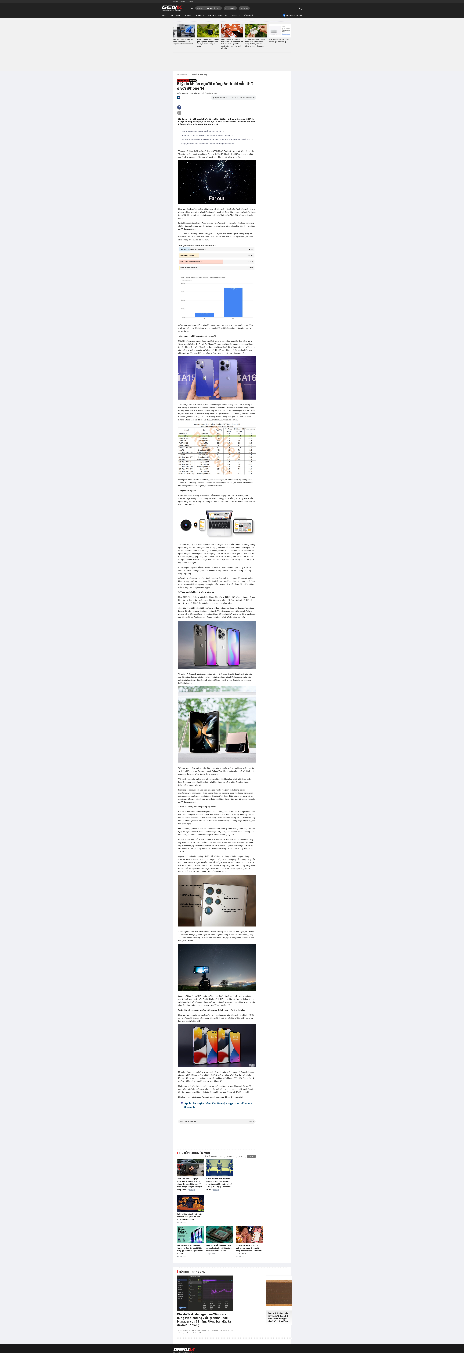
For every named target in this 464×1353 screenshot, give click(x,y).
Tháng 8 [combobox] (230, 1156)
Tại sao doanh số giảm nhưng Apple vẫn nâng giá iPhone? (201, 131)
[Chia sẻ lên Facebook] (179, 107)
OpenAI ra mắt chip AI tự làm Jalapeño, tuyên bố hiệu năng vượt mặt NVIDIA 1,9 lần (219, 1248)
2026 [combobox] (241, 1156)
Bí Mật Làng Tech (292, 15)
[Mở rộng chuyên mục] (300, 15)
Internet (189, 16)
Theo (217, 1121)
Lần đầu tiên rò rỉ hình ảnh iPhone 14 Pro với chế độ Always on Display (206, 135)
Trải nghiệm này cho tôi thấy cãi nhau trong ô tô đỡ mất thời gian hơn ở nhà (189, 1217)
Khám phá (200, 16)
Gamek (175, 1)
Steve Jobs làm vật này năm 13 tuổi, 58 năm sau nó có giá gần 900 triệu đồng (278, 1317)
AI (172, 16)
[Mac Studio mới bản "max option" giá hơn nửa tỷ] (280, 30)
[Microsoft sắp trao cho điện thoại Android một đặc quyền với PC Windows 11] (184, 30)
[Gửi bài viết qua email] (178, 98)
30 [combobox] (221, 1156)
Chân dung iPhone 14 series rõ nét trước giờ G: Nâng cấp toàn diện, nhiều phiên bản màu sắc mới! (216, 139)
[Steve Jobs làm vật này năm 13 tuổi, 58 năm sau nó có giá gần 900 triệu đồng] (279, 1293)
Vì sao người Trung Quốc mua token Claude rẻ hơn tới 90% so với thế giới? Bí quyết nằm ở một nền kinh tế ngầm (232, 44)
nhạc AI (245, 8)
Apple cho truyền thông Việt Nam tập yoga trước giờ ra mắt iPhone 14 (218, 1105)
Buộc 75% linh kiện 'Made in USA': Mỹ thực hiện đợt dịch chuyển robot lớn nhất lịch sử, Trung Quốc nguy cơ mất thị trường (219, 1184)
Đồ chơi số (248, 16)
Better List (231, 8)
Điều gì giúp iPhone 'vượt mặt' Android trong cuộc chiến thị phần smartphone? (208, 143)
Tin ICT (178, 16)
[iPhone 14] (215, 79)
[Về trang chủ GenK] (172, 8)
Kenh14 (183, 1)
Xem (251, 1156)
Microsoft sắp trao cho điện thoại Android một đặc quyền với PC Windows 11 (183, 42)
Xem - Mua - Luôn (214, 16)
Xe (226, 16)
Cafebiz (191, 1)
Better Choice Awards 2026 (209, 8)
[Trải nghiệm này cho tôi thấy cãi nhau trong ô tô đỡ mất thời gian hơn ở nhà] (190, 1203)
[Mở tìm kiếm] (300, 8)
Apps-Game (235, 16)
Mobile (165, 16)
